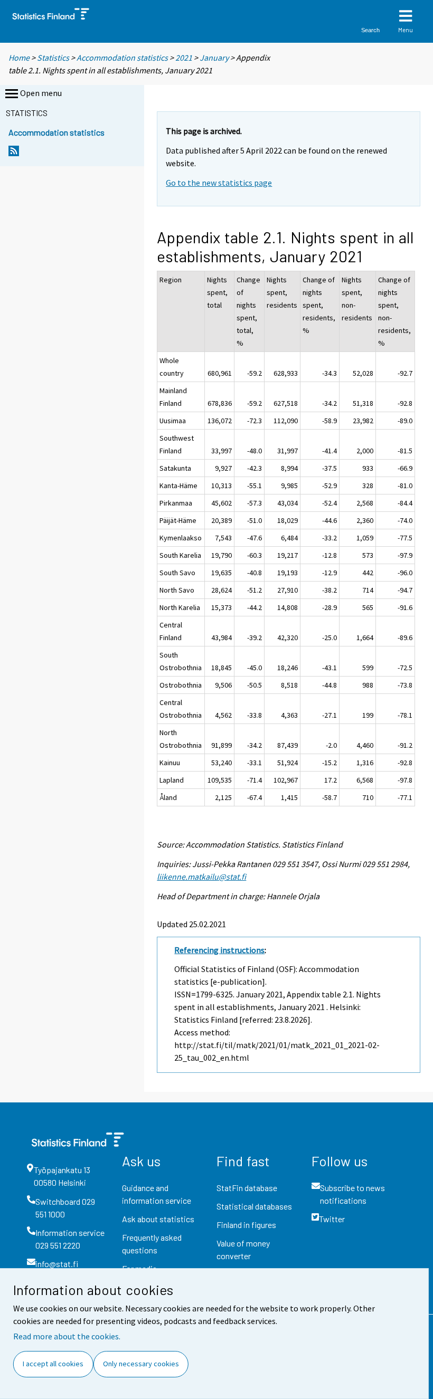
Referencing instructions (219, 950)
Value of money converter (243, 1249)
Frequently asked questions (152, 1243)
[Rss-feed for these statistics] (13, 154)
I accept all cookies (53, 1363)
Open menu (41, 93)
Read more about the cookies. (66, 1336)
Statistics (53, 57)
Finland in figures (246, 1225)
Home (19, 57)
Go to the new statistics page (219, 182)
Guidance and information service (156, 1194)
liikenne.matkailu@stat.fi (201, 876)
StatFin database (246, 1188)
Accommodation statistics (122, 57)
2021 (183, 57)
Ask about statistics (158, 1219)
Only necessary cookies (141, 1363)
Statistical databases (254, 1206)
